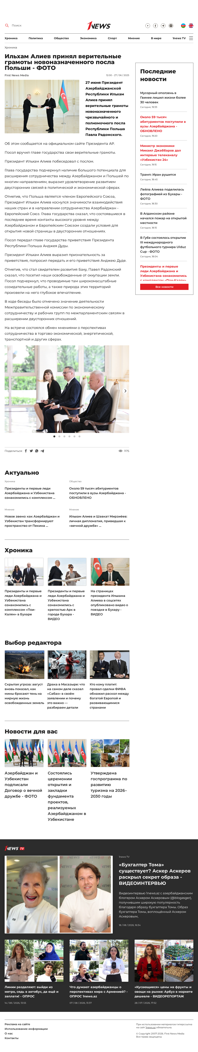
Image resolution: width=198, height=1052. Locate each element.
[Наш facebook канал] (155, 25)
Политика (36, 38)
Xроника (11, 38)
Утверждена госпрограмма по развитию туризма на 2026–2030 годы (109, 785)
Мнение (134, 38)
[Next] (125, 390)
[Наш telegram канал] (163, 25)
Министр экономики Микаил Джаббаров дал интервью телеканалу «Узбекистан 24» (160, 153)
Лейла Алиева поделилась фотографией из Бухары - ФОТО (162, 194)
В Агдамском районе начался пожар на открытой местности (163, 218)
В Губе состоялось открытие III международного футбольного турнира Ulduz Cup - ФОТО (163, 244)
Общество (61, 38)
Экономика (88, 38)
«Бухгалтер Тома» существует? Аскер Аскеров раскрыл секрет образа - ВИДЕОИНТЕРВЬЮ (155, 874)
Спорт (112, 38)
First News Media (17, 75)
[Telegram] (42, 451)
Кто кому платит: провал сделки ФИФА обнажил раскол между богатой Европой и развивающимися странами (109, 696)
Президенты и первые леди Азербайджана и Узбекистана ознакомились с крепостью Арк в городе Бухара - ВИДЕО (66, 605)
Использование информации (26, 1028)
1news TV (179, 38)
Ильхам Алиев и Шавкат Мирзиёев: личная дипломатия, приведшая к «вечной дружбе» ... (98, 521)
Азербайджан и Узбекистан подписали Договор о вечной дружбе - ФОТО (23, 785)
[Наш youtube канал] (147, 25)
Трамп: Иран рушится (158, 174)
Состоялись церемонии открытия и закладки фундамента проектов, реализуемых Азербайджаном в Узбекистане (67, 796)
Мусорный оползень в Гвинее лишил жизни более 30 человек (163, 97)
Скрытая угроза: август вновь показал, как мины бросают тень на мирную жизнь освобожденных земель (24, 694)
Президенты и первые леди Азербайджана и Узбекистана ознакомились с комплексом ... (30, 493)
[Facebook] (26, 451)
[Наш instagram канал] (171, 25)
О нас (9, 1033)
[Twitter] (31, 451)
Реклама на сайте (17, 1024)
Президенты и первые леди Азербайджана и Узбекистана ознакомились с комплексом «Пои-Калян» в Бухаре (23, 602)
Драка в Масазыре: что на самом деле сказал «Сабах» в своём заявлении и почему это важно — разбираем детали (66, 696)
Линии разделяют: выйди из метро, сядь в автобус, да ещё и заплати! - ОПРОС (31, 991)
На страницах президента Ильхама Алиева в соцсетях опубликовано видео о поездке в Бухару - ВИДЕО (109, 602)
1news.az (151, 1027)
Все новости (164, 287)
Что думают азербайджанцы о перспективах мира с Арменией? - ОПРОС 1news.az (99, 991)
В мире (156, 38)
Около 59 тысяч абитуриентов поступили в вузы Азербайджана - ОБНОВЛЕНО (97, 493)
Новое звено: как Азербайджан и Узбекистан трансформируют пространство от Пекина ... (32, 521)
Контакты (12, 1038)
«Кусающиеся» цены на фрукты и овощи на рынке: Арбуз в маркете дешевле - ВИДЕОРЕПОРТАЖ (164, 991)
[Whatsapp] (37, 451)
